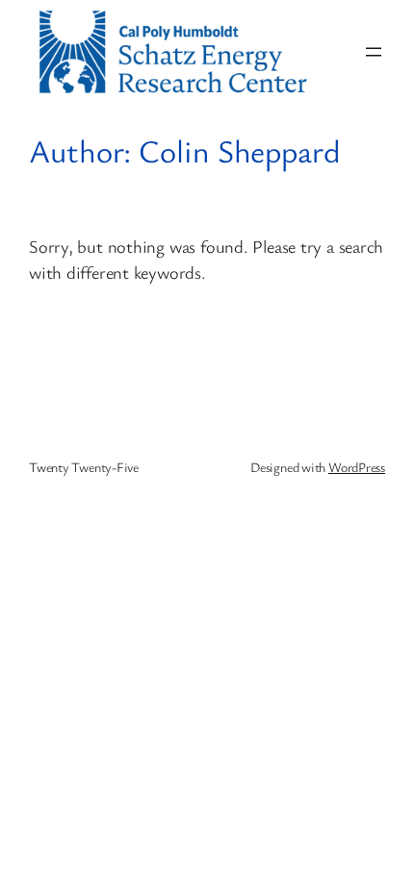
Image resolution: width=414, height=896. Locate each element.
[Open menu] (373, 51)
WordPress (356, 467)
